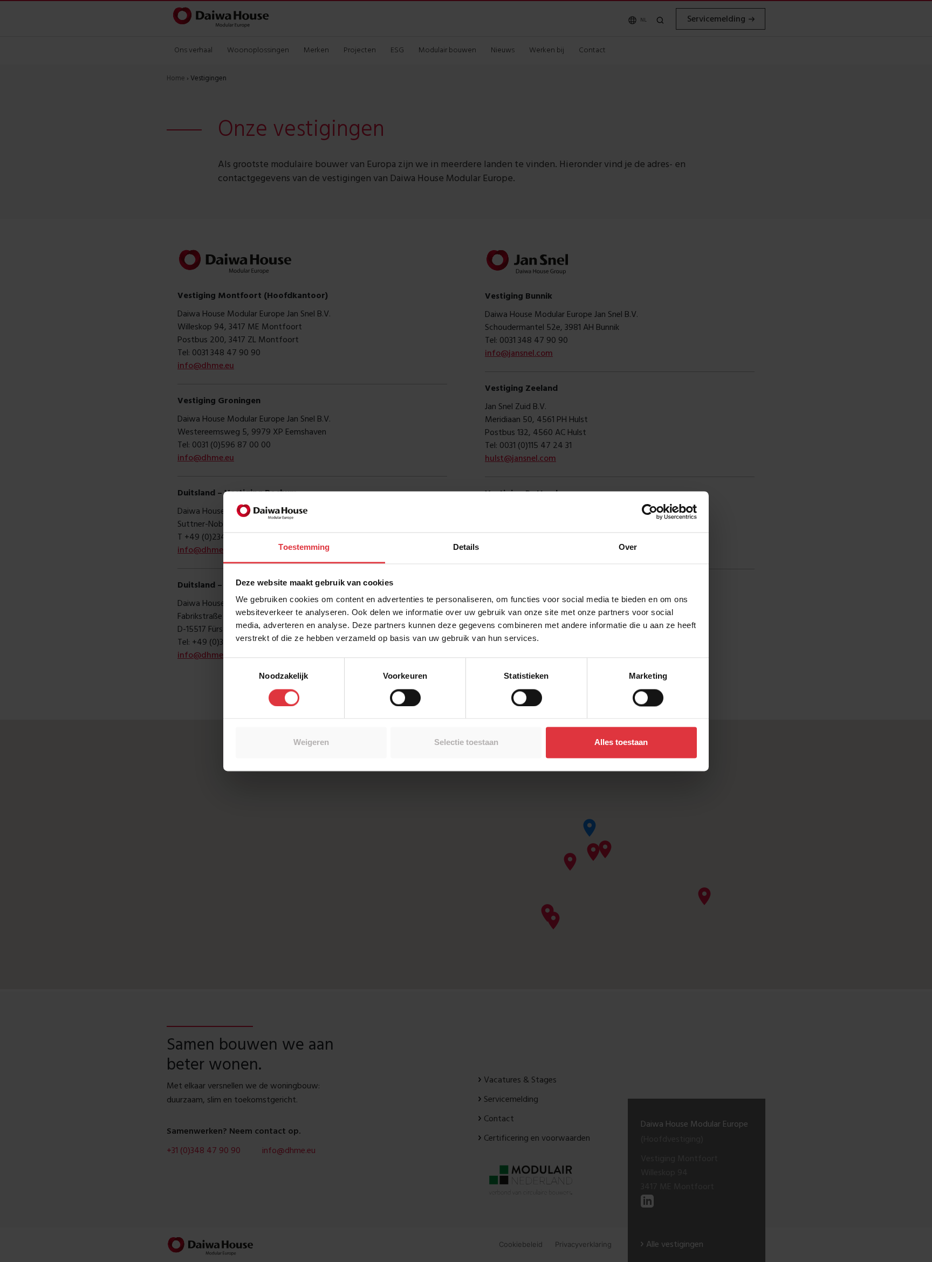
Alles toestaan (621, 742)
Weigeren (311, 742)
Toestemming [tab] (304, 547)
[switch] (405, 697)
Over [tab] (628, 547)
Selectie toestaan (466, 742)
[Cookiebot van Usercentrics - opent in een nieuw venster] (649, 512)
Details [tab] (466, 547)
